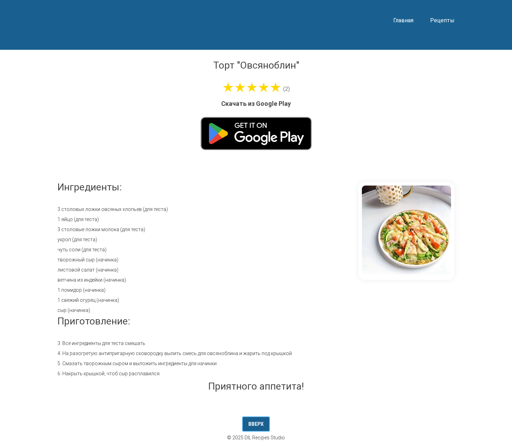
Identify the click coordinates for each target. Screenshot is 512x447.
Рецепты (442, 20)
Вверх (256, 424)
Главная (403, 20)
